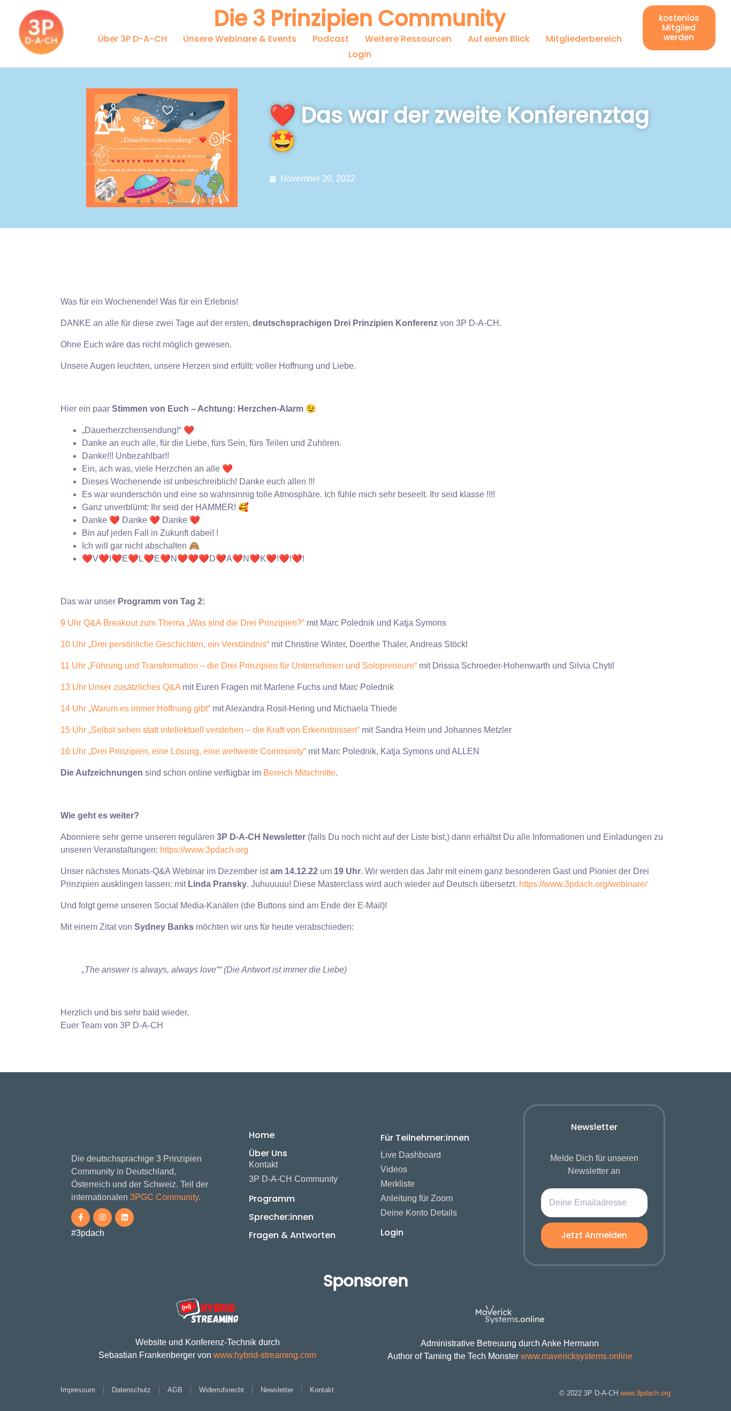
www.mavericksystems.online (577, 1356)
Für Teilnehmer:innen (424, 1138)
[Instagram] (102, 1217)
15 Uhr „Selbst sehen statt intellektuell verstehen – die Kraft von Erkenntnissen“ (210, 729)
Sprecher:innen (281, 1217)
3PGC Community (164, 1197)
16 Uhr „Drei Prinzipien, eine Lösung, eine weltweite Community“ (183, 751)
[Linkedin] (124, 1217)
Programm (272, 1199)
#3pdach (87, 1233)
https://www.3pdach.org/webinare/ (583, 884)
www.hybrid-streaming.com (265, 1355)
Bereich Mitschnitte (299, 772)
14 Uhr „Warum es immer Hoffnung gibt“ (135, 708)
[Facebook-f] (80, 1217)
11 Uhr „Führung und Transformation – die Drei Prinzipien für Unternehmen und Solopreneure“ (238, 665)
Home (262, 1135)
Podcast (331, 39)
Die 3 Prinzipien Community (360, 18)
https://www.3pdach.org (204, 849)
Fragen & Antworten (292, 1235)
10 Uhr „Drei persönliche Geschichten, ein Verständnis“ (164, 644)
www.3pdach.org (645, 1393)
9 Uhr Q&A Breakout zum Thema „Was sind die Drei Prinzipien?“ (182, 622)
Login (359, 54)
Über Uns (268, 1153)
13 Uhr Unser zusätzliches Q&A (120, 687)
